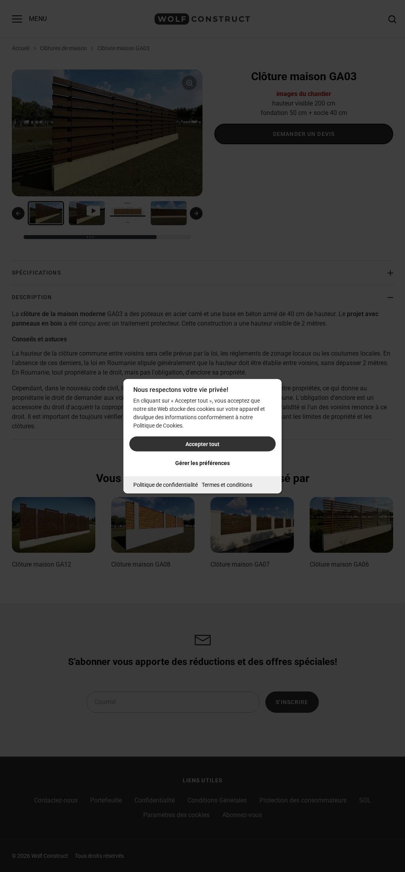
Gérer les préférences (202, 463)
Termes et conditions (227, 484)
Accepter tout (202, 444)
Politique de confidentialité (165, 484)
